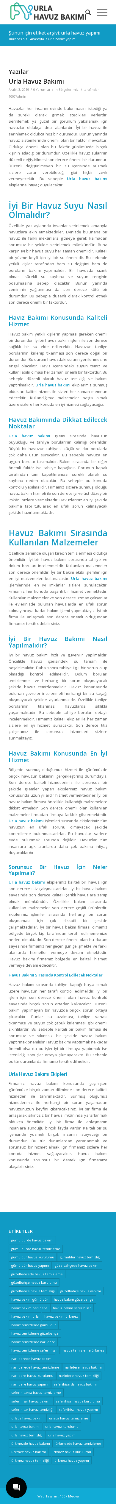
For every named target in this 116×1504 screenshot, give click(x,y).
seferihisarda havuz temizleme (36, 1392)
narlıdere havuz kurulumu (32, 1375)
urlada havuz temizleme (68, 1418)
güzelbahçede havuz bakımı (77, 1265)
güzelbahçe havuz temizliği (33, 1291)
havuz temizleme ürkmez (83, 1350)
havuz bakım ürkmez (61, 1316)
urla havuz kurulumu (62, 1426)
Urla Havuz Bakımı (36, 81)
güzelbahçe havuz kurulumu (34, 1282)
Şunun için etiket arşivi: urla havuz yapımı (54, 32)
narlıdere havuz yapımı (29, 1384)
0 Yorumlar (42, 90)
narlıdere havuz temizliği (79, 1375)
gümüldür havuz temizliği (80, 1257)
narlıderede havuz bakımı (31, 1358)
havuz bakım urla (25, 1316)
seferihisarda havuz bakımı (75, 1384)
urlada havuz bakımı (27, 1418)
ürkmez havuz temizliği (30, 1460)
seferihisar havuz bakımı (30, 1401)
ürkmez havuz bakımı (28, 1452)
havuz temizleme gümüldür (33, 1325)
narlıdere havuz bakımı (83, 1367)
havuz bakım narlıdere (29, 1308)
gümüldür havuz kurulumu (32, 1257)
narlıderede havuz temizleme (35, 1367)
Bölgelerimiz (69, 90)
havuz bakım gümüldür (29, 1299)
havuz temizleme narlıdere (33, 1342)
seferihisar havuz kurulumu (78, 1401)
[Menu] (99, 12)
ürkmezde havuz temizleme (78, 1443)
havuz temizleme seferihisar (34, 1350)
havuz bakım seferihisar (72, 1308)
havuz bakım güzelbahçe (73, 1299)
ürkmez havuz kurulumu (71, 1452)
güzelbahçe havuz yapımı (80, 1291)
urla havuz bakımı (25, 1426)
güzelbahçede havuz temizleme (37, 1274)
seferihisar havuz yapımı (78, 1409)
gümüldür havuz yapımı (30, 1265)
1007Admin (17, 96)
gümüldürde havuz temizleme (35, 1248)
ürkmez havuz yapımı (71, 1460)
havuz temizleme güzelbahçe (35, 1333)
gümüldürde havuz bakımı (32, 1240)
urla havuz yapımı (62, 1435)
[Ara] (85, 12)
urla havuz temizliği (27, 1435)
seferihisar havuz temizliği (32, 1409)
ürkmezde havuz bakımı (30, 1443)
